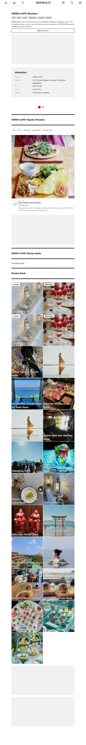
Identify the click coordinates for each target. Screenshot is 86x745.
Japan (19, 17)
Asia (13, 17)
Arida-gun (41, 17)
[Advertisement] (43, 49)
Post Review (44, 31)
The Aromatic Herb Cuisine (29, 204)
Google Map (37, 83)
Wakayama (32, 17)
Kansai (25, 17)
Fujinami (48, 17)
